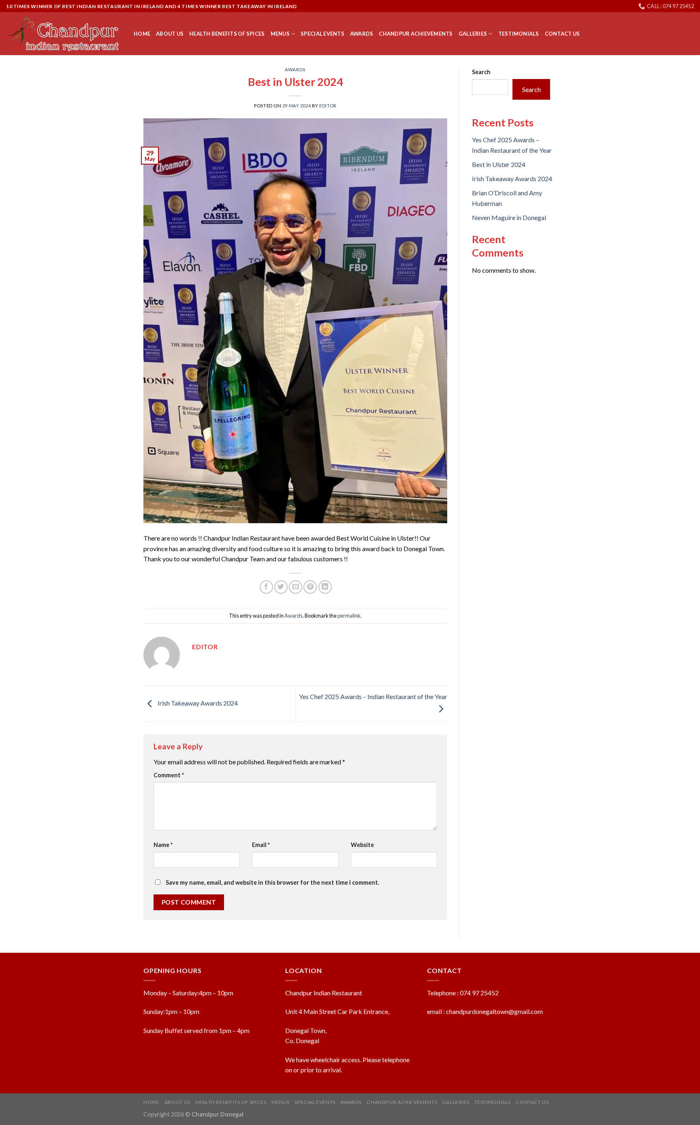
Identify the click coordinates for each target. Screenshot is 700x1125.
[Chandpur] (64, 34)
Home (142, 33)
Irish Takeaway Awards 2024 (197, 703)
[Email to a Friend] (295, 587)
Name (163, 844)
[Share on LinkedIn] (325, 587)
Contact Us (562, 33)
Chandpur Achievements (415, 33)
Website (362, 844)
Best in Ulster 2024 (498, 164)
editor (327, 105)
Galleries (473, 33)
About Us (170, 33)
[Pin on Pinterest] (310, 587)
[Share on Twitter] (281, 587)
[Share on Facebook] (266, 587)
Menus (280, 33)
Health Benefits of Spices (227, 33)
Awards (361, 33)
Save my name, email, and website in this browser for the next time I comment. (272, 882)
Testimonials (518, 33)
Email (261, 844)
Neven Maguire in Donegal (509, 217)
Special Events (322, 33)
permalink (349, 615)
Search (481, 71)
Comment (169, 775)
